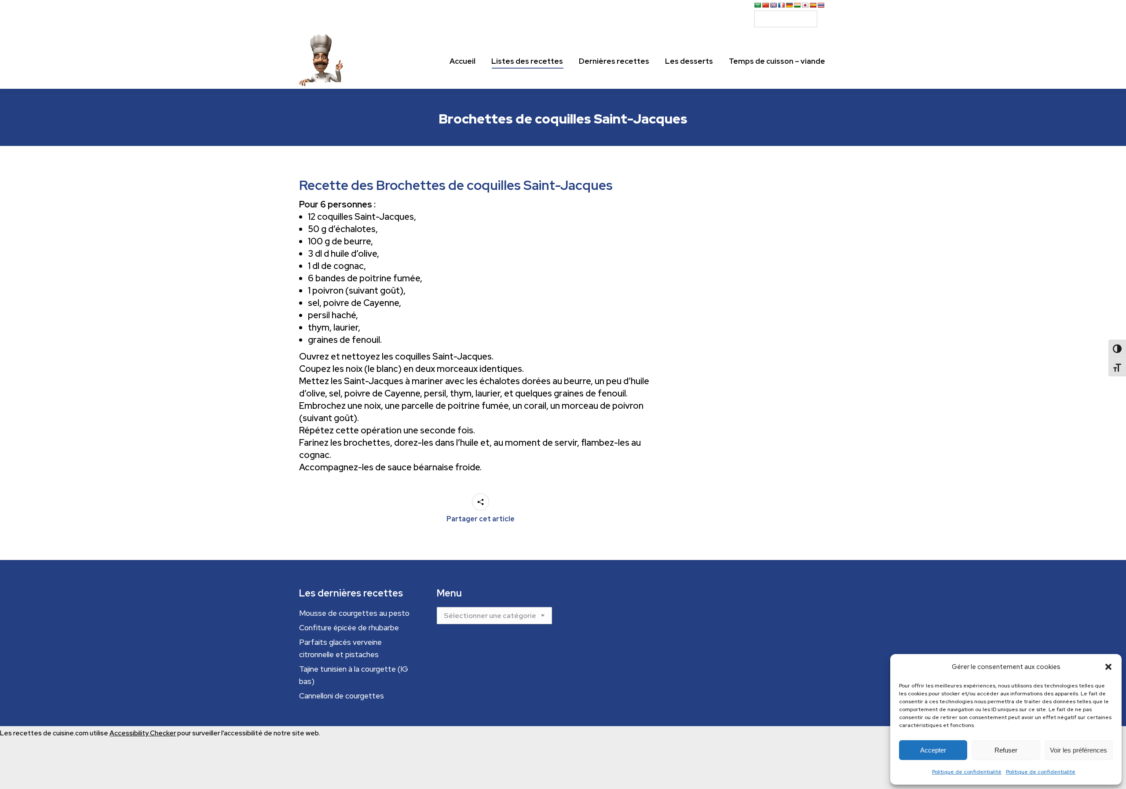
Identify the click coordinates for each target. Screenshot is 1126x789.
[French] (781, 5)
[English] (773, 5)
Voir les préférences (1078, 750)
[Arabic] (757, 5)
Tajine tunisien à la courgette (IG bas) (353, 675)
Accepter (933, 750)
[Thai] (821, 5)
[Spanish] (813, 5)
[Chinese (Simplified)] (765, 5)
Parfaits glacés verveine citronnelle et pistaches (340, 648)
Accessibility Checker (143, 733)
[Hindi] (797, 5)
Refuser (1005, 750)
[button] (1108, 666)
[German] (789, 5)
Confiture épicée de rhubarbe (349, 628)
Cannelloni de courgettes (341, 696)
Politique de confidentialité (967, 771)
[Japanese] (805, 5)
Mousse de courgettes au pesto (354, 613)
